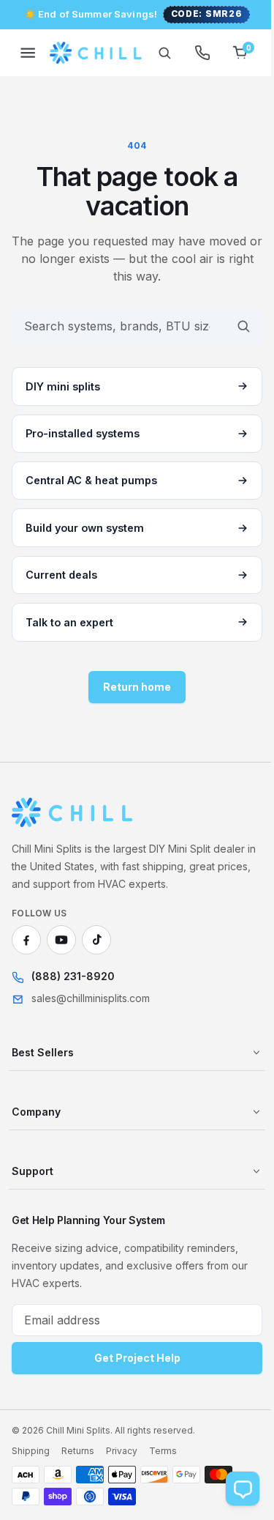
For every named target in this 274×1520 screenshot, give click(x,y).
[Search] (153, 53)
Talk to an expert (69, 622)
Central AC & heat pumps (91, 480)
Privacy (121, 1450)
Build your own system (85, 528)
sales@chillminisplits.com (90, 998)
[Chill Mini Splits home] (73, 812)
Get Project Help (131, 1358)
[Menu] (28, 53)
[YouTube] (61, 939)
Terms (163, 1450)
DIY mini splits (63, 386)
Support (32, 1171)
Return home (132, 687)
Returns (77, 1450)
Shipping (31, 1450)
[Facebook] (26, 939)
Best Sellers (43, 1052)
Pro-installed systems (83, 433)
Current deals (61, 574)
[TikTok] (96, 939)
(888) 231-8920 (73, 976)
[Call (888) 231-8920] (191, 53)
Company (36, 1111)
